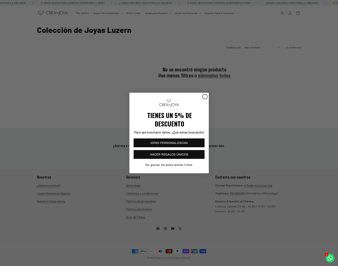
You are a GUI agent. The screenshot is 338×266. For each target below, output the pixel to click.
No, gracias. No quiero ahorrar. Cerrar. (169, 164)
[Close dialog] (204, 96)
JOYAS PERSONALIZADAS (169, 143)
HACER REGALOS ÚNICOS (169, 154)
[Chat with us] (330, 258)
